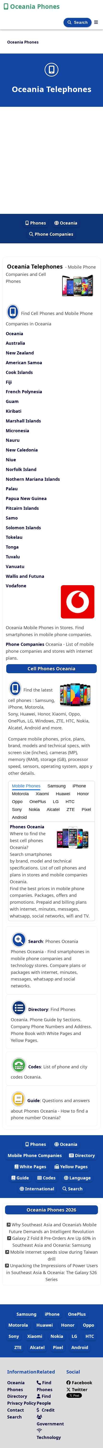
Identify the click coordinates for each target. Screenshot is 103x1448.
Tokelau (14, 537)
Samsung (56, 786)
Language (79, 1178)
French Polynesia (24, 391)
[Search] (70, 22)
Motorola (20, 793)
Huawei (63, 793)
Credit (47, 1410)
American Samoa (24, 362)
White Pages (32, 1166)
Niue (11, 459)
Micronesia (17, 430)
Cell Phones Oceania (51, 668)
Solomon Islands (23, 527)
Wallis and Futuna (25, 576)
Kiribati (13, 411)
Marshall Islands (23, 421)
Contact (15, 1410)
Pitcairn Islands (22, 508)
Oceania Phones (35, 6)
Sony (17, 809)
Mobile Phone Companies (35, 1155)
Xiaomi (42, 793)
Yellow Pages (73, 1166)
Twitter (79, 1389)
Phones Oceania (27, 827)
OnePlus (37, 801)
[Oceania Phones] (96, 22)
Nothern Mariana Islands (33, 479)
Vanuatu (15, 566)
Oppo (17, 801)
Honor (83, 793)
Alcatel (53, 809)
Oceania (68, 223)
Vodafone (16, 586)
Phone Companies (53, 234)
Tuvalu (13, 557)
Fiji (9, 382)
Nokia (34, 809)
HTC (70, 801)
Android (19, 817)
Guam (12, 401)
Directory (37, 1009)
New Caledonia (22, 450)
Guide (33, 1100)
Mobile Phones (26, 786)
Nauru (13, 440)
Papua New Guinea (26, 498)
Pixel (86, 809)
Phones (37, 223)
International (39, 1189)
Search (81, 22)
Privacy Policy (21, 1403)
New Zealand (20, 353)
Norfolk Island (21, 469)
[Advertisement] (51, 160)
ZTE (71, 809)
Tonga (12, 547)
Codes (34, 1067)
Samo (12, 518)
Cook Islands (19, 372)
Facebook (82, 1382)
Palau (12, 488)
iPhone (79, 786)
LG (56, 801)
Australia (15, 343)
